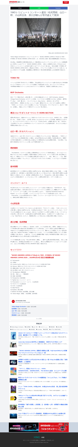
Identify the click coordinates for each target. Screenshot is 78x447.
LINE (39, 8)
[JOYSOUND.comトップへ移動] (66, 2)
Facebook (58, 8)
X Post (20, 8)
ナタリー (16, 3)
